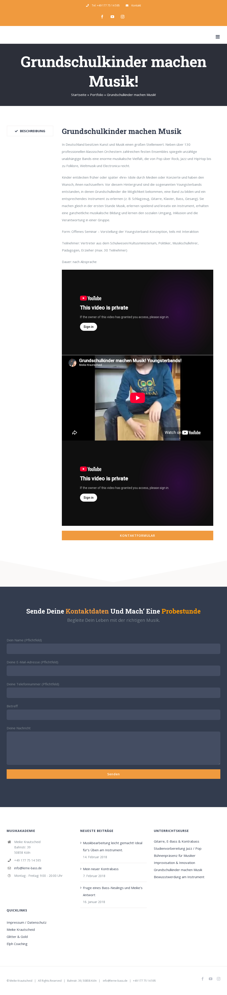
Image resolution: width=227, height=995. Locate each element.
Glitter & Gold (17, 936)
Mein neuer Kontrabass (101, 869)
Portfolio (96, 94)
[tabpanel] (137, 333)
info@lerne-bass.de (28, 868)
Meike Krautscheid (21, 929)
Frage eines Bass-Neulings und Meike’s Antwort (113, 891)
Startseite (78, 94)
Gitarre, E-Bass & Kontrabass (176, 841)
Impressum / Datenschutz (27, 922)
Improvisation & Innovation (174, 862)
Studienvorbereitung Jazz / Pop (178, 848)
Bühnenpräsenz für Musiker (175, 855)
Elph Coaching (17, 943)
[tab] (30, 131)
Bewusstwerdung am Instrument (179, 877)
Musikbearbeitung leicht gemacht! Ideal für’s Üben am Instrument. (112, 846)
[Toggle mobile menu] (218, 36)
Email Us (192, 981)
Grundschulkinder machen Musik (178, 869)
